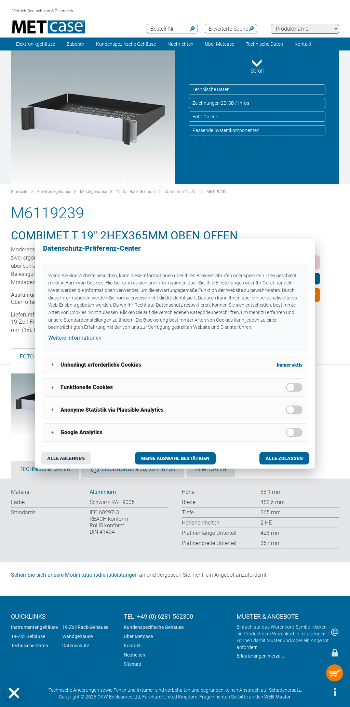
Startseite (19, 191)
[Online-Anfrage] (334, 631)
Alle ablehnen (66, 458)
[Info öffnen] (334, 691)
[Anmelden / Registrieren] (334, 652)
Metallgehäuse (93, 191)
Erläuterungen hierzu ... (261, 656)
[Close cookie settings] (14, 693)
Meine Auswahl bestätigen (175, 458)
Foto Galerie (205, 116)
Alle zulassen (284, 458)
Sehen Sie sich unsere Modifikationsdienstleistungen (74, 575)
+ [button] (52, 364)
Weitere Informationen (75, 338)
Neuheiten (134, 655)
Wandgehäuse (77, 636)
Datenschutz (75, 645)
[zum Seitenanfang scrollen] (314, 691)
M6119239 (216, 191)
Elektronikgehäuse (35, 44)
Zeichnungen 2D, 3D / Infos (220, 103)
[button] (14, 693)
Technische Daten (211, 89)
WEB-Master (277, 696)
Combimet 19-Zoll (181, 191)
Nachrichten (180, 44)
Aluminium (103, 492)
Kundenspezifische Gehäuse (126, 44)
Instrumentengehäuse (34, 627)
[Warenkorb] (334, 672)
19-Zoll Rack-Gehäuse (85, 627)
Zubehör (75, 44)
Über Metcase (138, 636)
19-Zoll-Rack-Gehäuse (136, 191)
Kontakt (132, 645)
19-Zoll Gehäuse (28, 636)
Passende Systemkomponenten (225, 130)
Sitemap (132, 664)
